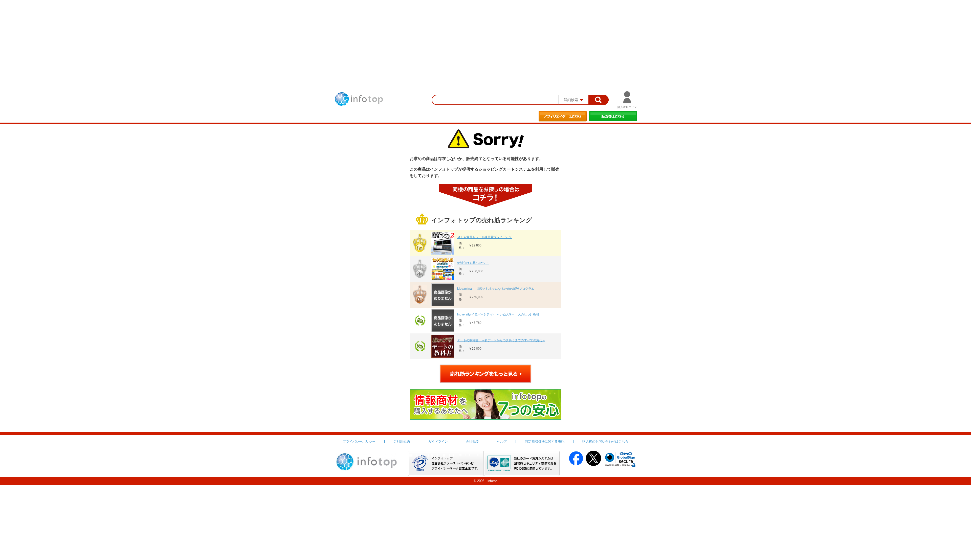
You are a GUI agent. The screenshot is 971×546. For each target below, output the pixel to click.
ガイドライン (438, 441)
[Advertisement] (485, 38)
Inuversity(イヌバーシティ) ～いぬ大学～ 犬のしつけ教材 (498, 314)
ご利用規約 (401, 441)
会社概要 (472, 441)
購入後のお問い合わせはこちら (605, 441)
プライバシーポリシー (359, 441)
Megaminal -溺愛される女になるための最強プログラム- (496, 288)
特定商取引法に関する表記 (544, 441)
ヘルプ (502, 441)
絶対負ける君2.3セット (473, 263)
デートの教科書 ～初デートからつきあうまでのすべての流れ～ (501, 340)
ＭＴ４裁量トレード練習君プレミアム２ (484, 237)
